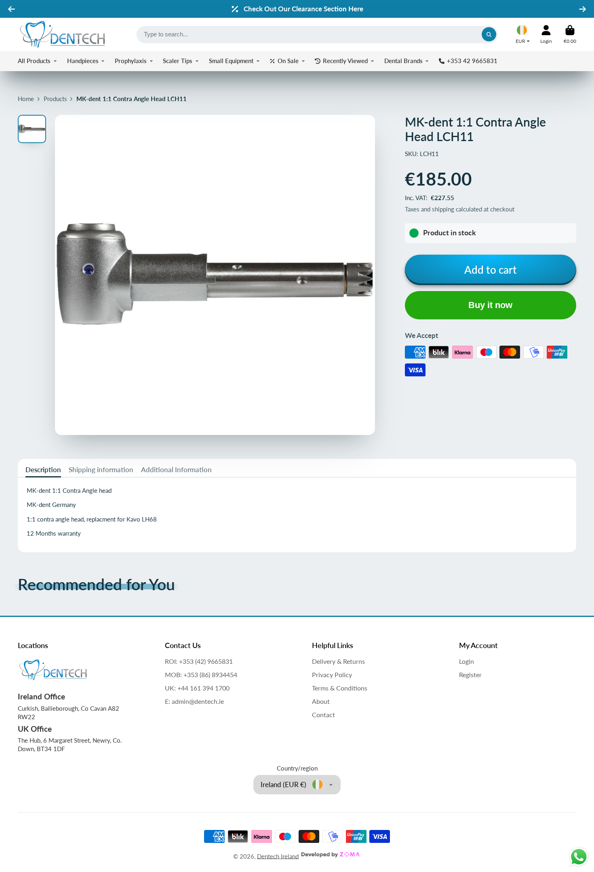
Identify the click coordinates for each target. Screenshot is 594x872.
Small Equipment (231, 60)
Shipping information (101, 469)
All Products (34, 60)
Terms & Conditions (339, 688)
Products (55, 98)
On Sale (288, 60)
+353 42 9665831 (472, 60)
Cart (570, 34)
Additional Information (176, 469)
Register (470, 674)
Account (546, 34)
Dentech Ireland (278, 855)
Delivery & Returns (338, 661)
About (321, 701)
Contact (323, 714)
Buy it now (490, 305)
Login (466, 661)
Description (43, 469)
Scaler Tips (177, 60)
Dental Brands (403, 60)
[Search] (489, 34)
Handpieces (83, 60)
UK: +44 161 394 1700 (197, 688)
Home (26, 98)
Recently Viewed (345, 60)
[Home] (62, 34)
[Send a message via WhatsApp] (579, 857)
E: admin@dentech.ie (194, 701)
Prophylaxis (131, 60)
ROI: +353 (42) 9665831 (199, 661)
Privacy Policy (332, 674)
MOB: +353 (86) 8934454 (201, 674)
